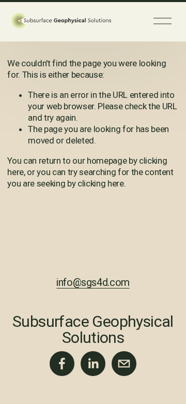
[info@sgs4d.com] (124, 363)
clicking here (101, 183)
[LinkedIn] (93, 363)
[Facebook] (62, 363)
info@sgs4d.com (92, 282)
